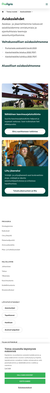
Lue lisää (8, 368)
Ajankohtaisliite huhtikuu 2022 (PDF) (21, 56)
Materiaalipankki (8, 240)
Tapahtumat (10, 315)
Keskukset (6, 231)
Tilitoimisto (6, 276)
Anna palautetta (8, 245)
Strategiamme (7, 226)
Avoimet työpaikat (12, 330)
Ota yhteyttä (7, 235)
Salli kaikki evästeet (25, 375)
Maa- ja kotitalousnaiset (11, 250)
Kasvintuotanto (7, 281)
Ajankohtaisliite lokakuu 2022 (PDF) (20, 52)
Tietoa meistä (12, 12)
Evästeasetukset (25, 387)
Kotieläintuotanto (8, 285)
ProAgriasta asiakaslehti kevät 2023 (21, 48)
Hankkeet (8, 322)
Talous (4, 271)
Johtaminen (6, 266)
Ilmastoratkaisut (8, 290)
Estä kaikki (25, 381)
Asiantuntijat (10, 308)
